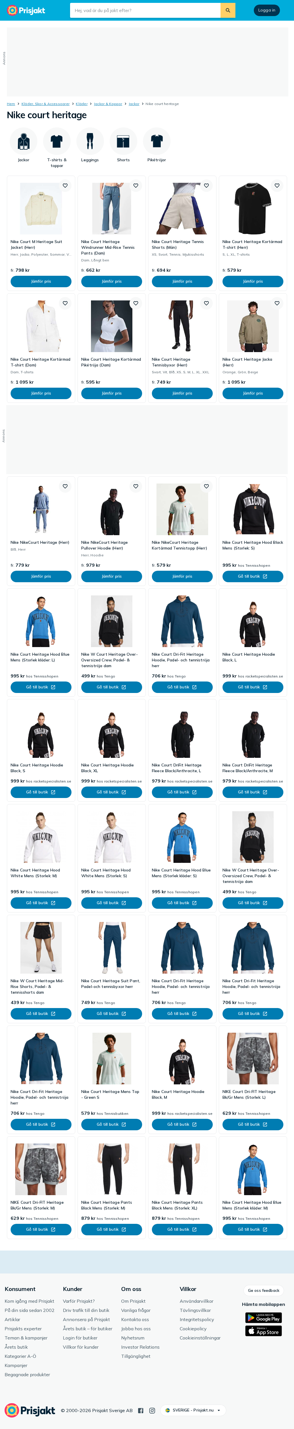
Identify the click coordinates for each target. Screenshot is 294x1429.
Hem (11, 104)
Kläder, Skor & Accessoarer (45, 104)
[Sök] (227, 10)
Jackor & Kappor (108, 104)
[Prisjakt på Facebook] (140, 1410)
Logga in (266, 10)
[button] (65, 185)
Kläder (81, 104)
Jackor (134, 104)
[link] (41, 233)
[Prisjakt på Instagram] (152, 1410)
